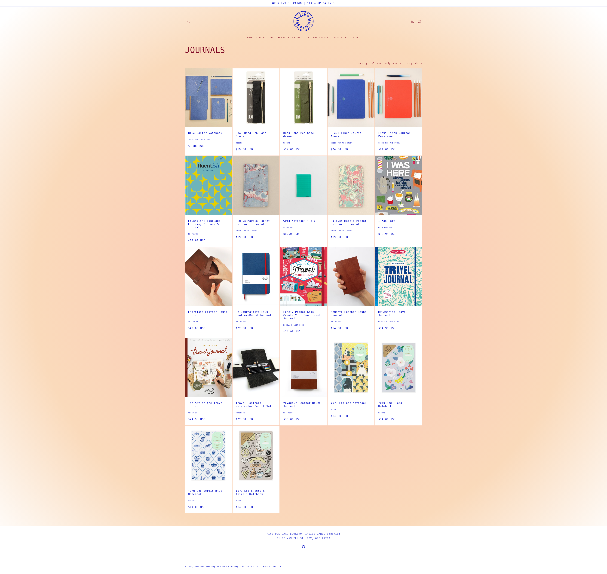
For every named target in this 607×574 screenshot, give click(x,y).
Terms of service (271, 566)
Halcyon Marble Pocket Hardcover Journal (348, 222)
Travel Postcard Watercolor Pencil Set (253, 404)
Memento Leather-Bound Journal (348, 313)
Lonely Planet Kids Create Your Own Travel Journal (302, 315)
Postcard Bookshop (205, 567)
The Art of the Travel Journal (206, 404)
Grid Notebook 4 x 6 (299, 220)
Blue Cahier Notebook (205, 132)
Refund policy (250, 566)
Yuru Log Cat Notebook (348, 402)
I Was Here (386, 220)
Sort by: (363, 63)
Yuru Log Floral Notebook (391, 404)
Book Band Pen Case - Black (253, 134)
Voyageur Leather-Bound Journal (302, 404)
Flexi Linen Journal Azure (347, 134)
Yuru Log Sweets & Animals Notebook (250, 492)
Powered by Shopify (228, 567)
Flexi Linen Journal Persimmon (394, 134)
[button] (188, 21)
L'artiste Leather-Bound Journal (207, 313)
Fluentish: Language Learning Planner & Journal (204, 224)
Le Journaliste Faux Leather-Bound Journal (253, 313)
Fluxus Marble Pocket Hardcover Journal (253, 222)
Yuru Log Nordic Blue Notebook (205, 492)
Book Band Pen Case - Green (300, 134)
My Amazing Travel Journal (392, 313)
